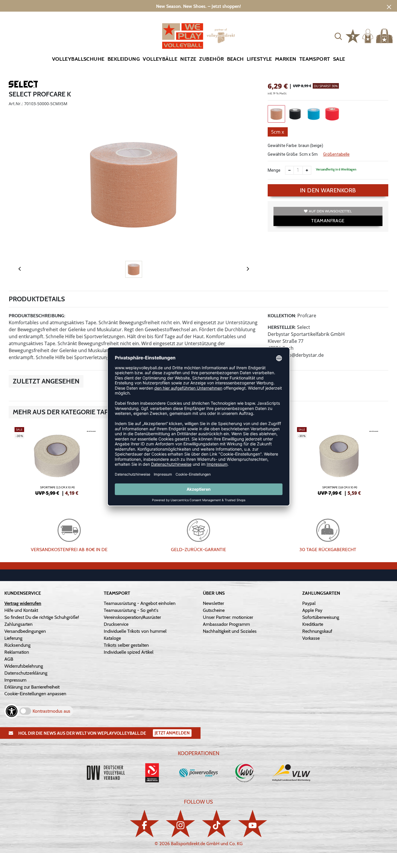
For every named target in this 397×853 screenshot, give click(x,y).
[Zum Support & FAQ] (353, 35)
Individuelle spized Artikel (128, 652)
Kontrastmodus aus (51, 711)
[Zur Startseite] (198, 36)
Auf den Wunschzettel (330, 211)
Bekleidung (124, 59)
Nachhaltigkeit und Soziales (230, 631)
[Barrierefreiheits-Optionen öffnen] (11, 711)
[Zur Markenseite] (23, 85)
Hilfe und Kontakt (21, 610)
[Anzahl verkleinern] (289, 170)
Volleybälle (160, 59)
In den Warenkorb (328, 190)
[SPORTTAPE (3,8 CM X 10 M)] (339, 460)
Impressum (15, 680)
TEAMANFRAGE (327, 220)
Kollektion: (282, 315)
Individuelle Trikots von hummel (135, 631)
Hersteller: (282, 327)
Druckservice (116, 624)
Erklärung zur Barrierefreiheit (32, 687)
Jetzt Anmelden (172, 733)
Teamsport (314, 59)
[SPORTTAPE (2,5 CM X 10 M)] (57, 460)
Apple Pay (312, 610)
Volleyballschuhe (78, 59)
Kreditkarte (312, 624)
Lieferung (13, 638)
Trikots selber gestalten (126, 645)
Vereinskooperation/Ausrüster (132, 617)
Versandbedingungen (25, 631)
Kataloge (112, 638)
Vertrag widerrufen (22, 603)
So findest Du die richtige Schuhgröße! (41, 617)
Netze (188, 59)
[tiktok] (216, 823)
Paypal (309, 603)
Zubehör (211, 59)
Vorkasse (311, 638)
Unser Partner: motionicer (228, 617)
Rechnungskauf (317, 631)
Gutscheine (214, 610)
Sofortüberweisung (320, 617)
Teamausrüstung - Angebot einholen (140, 603)
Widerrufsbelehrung (23, 666)
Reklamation (16, 652)
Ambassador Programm (226, 624)
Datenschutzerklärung (25, 673)
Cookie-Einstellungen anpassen (35, 693)
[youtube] (252, 823)
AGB (8, 659)
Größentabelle (336, 154)
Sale (339, 59)
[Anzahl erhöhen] (307, 170)
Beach (235, 59)
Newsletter (213, 603)
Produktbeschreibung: (37, 315)
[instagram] (180, 823)
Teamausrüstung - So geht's (131, 610)
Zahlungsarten (18, 624)
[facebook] (144, 823)
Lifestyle (259, 59)
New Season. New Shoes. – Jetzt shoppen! (198, 6)
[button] (338, 36)
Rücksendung (17, 645)
